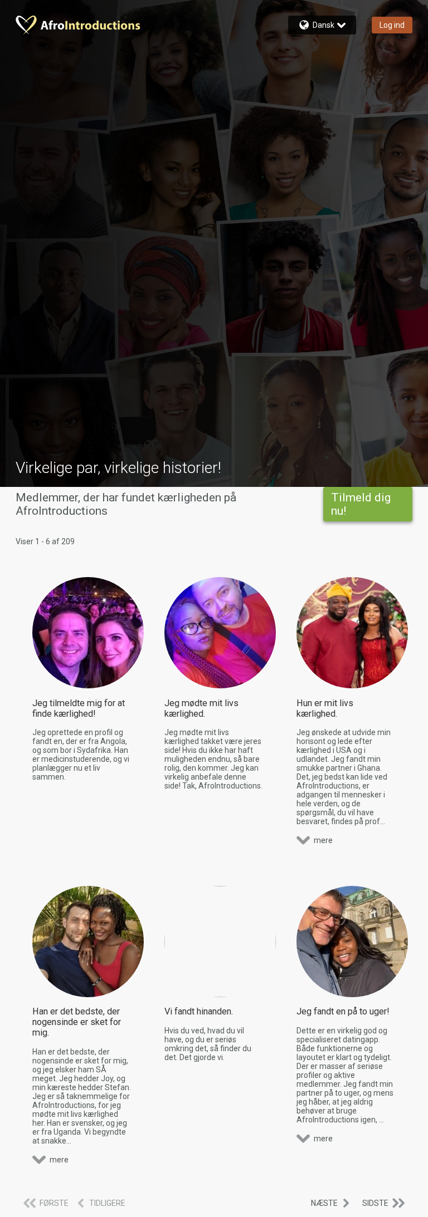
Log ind (392, 25)
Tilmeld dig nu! (361, 504)
